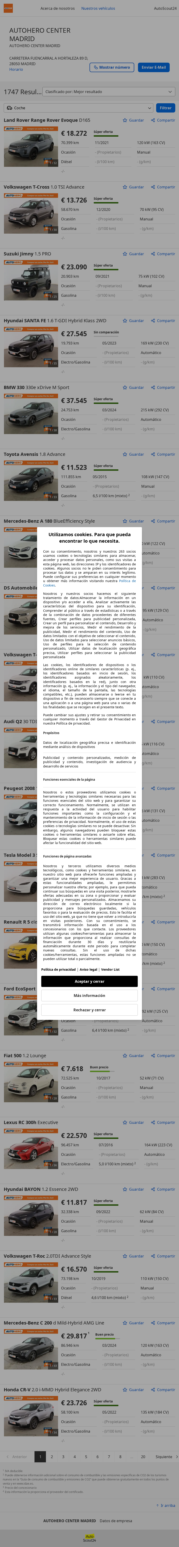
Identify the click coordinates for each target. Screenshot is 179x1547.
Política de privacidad (58, 969)
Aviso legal (88, 969)
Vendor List (110, 969)
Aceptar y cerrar (89, 981)
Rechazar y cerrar (89, 1009)
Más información (89, 995)
